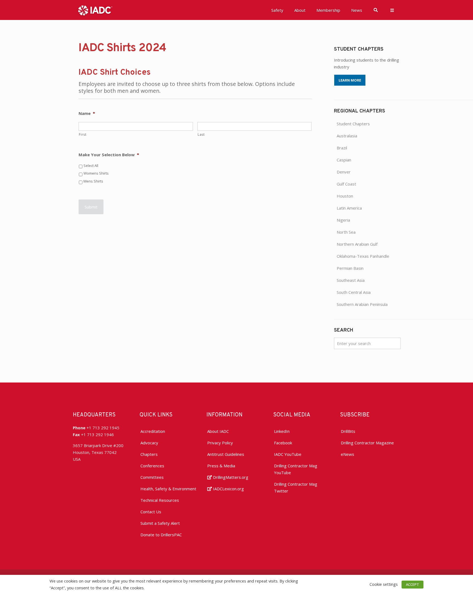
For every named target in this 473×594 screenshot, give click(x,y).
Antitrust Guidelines (225, 454)
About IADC (218, 431)
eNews (347, 454)
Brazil (342, 147)
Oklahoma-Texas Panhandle (363, 256)
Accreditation (152, 431)
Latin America (349, 208)
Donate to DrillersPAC (161, 534)
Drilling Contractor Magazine (367, 442)
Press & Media (221, 465)
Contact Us (150, 511)
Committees (152, 477)
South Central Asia (354, 292)
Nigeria (343, 220)
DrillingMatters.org (230, 477)
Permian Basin (350, 268)
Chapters (149, 454)
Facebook (283, 442)
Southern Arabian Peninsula (362, 304)
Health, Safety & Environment (168, 488)
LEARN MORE (350, 80)
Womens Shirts (96, 173)
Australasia (347, 135)
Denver (344, 172)
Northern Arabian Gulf (357, 244)
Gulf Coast (346, 184)
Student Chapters (353, 123)
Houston (345, 196)
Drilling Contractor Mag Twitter (295, 487)
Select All (90, 165)
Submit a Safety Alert (160, 523)
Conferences (152, 465)
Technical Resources (159, 500)
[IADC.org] (95, 10)
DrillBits (348, 431)
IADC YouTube (287, 454)
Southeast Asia (351, 280)
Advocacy (149, 442)
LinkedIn (282, 431)
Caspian (344, 160)
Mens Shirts (93, 181)
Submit (91, 207)
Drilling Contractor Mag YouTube (295, 469)
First (82, 134)
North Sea (346, 232)
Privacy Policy (220, 442)
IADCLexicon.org (228, 488)
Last (201, 134)
